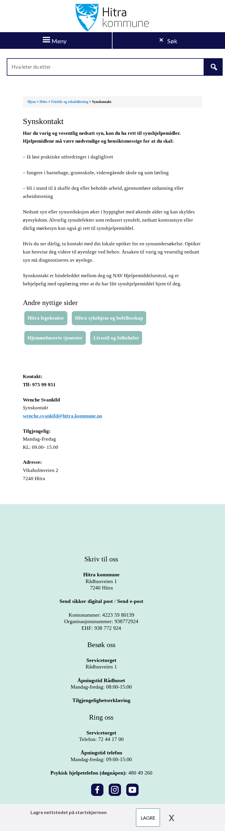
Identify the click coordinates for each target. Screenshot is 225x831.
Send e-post (130, 601)
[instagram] (115, 789)
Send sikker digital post (86, 601)
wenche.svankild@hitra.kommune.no (62, 416)
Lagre (148, 817)
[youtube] (132, 789)
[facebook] (97, 789)
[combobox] (112, 67)
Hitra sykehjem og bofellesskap (109, 318)
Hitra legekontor (46, 318)
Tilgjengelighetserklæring (101, 700)
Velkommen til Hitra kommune (112, 17)
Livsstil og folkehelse (116, 338)
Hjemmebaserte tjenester (55, 338)
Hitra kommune (101, 574)
